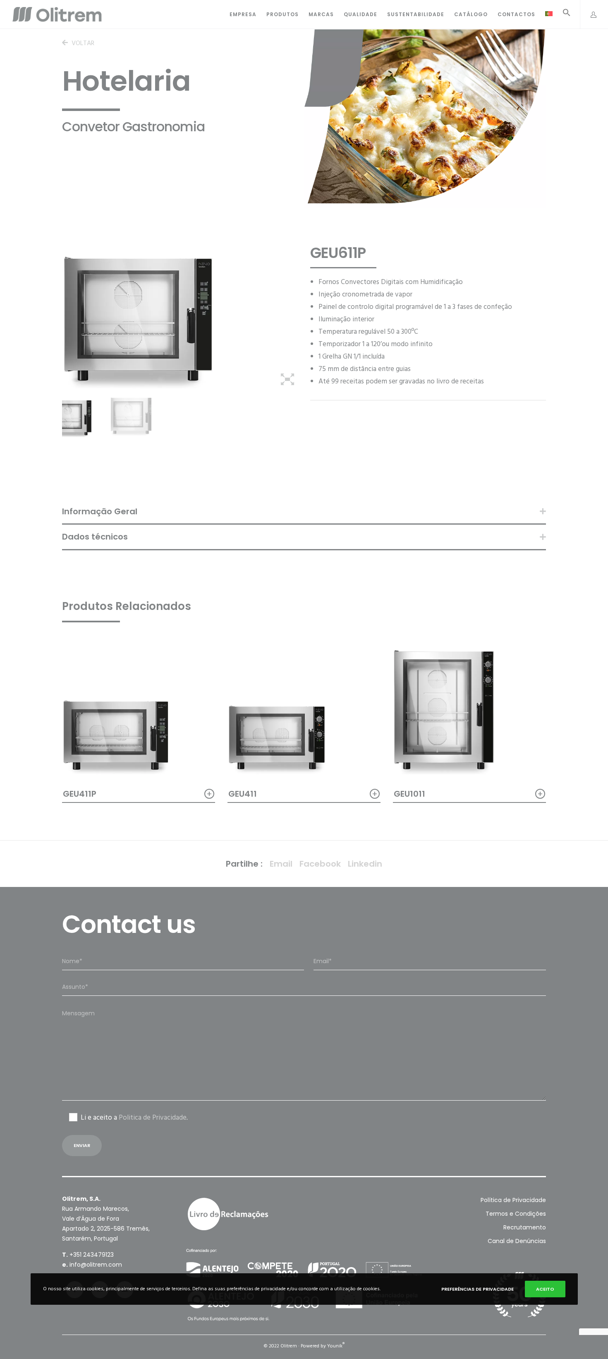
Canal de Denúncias (517, 1241)
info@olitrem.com (95, 1264)
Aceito (545, 1289)
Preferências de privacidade (477, 1289)
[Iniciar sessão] (589, 14)
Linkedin (365, 864)
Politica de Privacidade (153, 1117)
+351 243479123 (91, 1255)
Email (281, 864)
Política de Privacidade (513, 1200)
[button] (562, 14)
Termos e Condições (516, 1214)
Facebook (320, 864)
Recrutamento (524, 1227)
